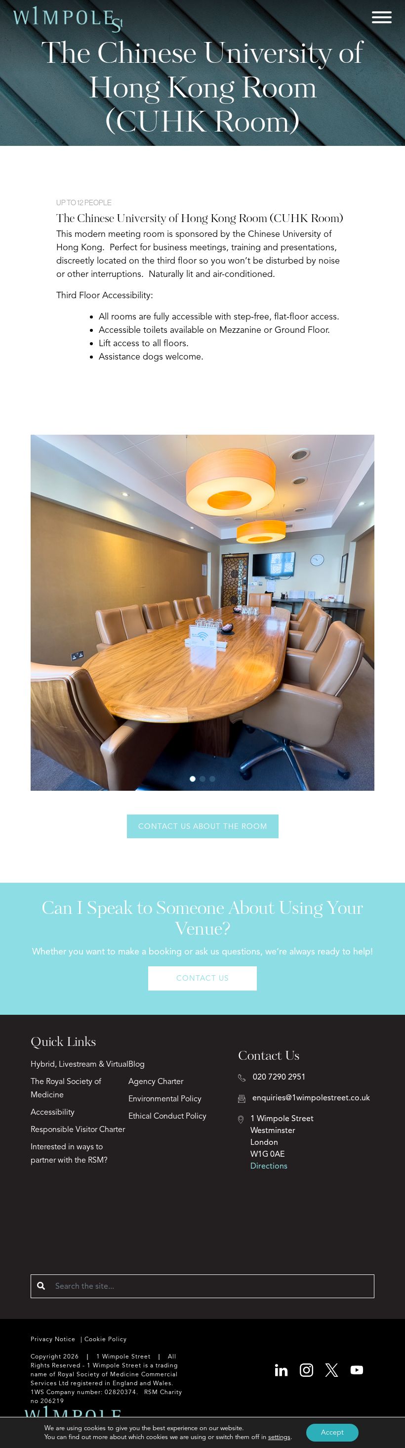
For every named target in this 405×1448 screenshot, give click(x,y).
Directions (268, 1166)
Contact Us (202, 978)
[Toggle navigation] (381, 19)
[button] (193, 779)
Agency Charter (155, 1081)
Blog (136, 1064)
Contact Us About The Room (202, 826)
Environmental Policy (165, 1099)
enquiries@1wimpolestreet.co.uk (311, 1098)
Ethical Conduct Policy (167, 1116)
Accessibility (53, 1112)
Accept (332, 1432)
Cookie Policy (105, 1339)
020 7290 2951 (279, 1077)
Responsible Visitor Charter (78, 1129)
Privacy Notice (53, 1339)
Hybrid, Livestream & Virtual (79, 1064)
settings (279, 1437)
